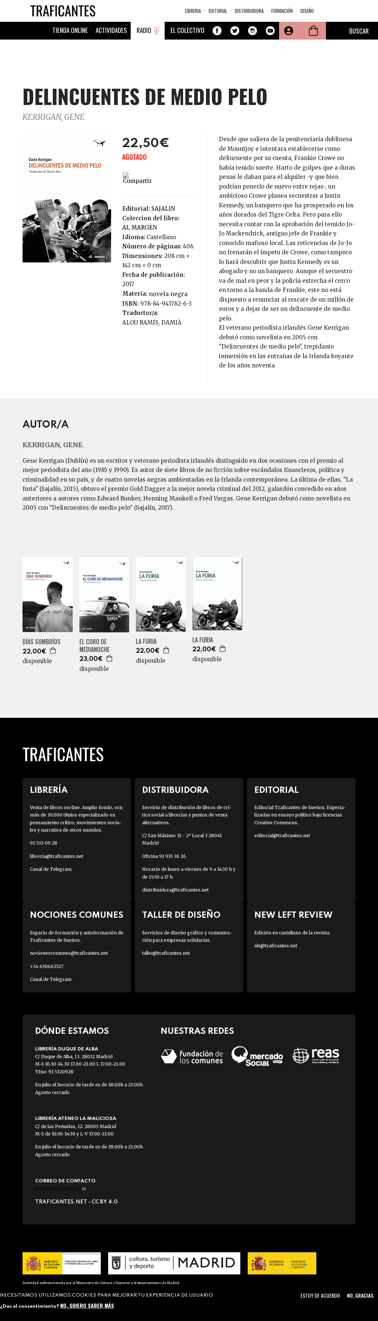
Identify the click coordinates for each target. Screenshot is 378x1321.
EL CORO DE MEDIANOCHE (94, 645)
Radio (144, 30)
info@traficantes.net (60, 1188)
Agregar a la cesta (53, 650)
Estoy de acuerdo (320, 1295)
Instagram (252, 31)
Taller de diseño (181, 915)
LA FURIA (146, 641)
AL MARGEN (139, 227)
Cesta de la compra (313, 31)
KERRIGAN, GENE (54, 117)
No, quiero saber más (87, 1305)
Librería (49, 790)
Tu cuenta (288, 31)
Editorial (218, 10)
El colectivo (188, 30)
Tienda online (70, 30)
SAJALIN (163, 208)
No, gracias (360, 1295)
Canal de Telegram (51, 869)
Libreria (193, 10)
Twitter (235, 31)
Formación (282, 10)
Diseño (307, 10)
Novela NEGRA (168, 294)
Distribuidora (249, 10)
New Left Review (293, 915)
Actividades (111, 30)
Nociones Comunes (76, 915)
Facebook (217, 31)
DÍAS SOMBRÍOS (42, 642)
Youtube (270, 31)
